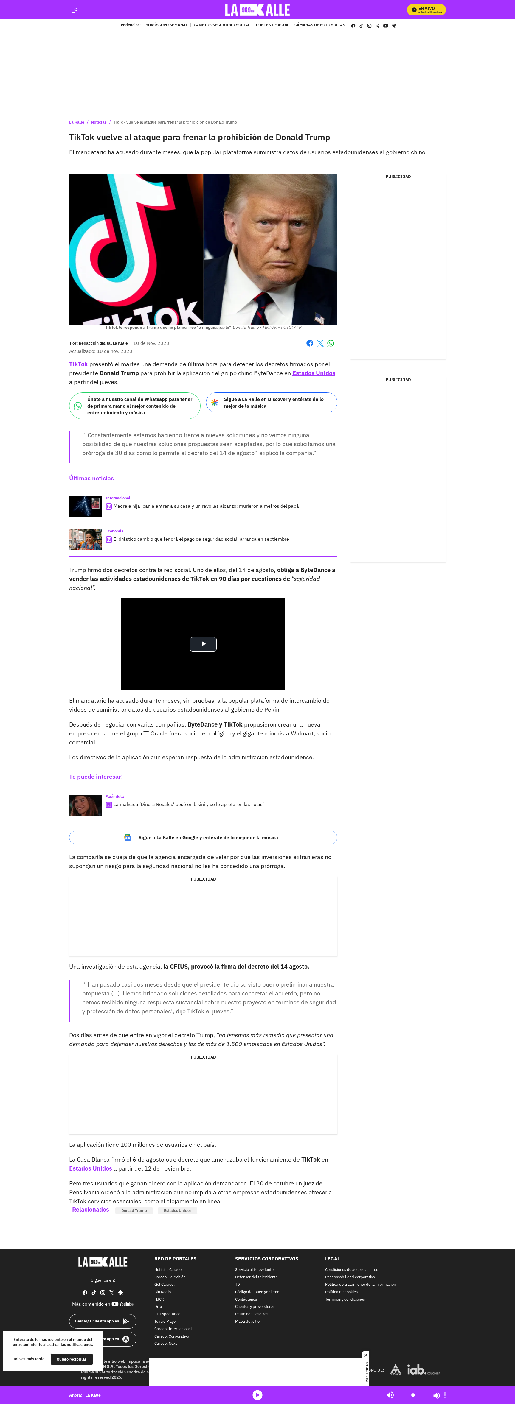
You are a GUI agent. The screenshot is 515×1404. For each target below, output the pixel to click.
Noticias (99, 122)
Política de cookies (341, 1292)
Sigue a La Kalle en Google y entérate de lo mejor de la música (208, 837)
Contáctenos (246, 1300)
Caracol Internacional (173, 1329)
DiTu (158, 1307)
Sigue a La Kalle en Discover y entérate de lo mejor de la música (274, 402)
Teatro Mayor (165, 1322)
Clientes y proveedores (254, 1307)
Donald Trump (134, 1210)
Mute (390, 1395)
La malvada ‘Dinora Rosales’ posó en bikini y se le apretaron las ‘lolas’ (189, 804)
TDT (238, 1285)
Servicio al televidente (254, 1270)
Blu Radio (162, 1292)
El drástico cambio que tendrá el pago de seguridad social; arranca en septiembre (201, 539)
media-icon (257, 1395)
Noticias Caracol (168, 1270)
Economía (114, 531)
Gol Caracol (164, 1285)
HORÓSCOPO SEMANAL (166, 25)
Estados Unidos (313, 373)
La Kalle (76, 122)
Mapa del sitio (247, 1322)
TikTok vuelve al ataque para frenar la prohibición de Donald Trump (175, 122)
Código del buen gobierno (257, 1292)
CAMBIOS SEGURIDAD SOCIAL (222, 25)
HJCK (159, 1300)
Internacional (118, 498)
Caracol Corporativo (171, 1336)
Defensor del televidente (256, 1277)
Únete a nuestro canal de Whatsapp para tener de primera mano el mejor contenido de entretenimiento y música (139, 405)
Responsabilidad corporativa (350, 1277)
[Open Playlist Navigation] (445, 1395)
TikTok (79, 364)
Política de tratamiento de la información (360, 1285)
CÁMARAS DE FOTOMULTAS (319, 25)
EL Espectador (167, 1314)
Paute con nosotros (251, 1314)
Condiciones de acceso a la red (352, 1270)
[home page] (257, 10)
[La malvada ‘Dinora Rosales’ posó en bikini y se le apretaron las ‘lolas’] (85, 805)
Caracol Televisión (169, 1277)
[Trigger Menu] (74, 10)
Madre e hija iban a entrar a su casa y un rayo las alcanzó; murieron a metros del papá (206, 506)
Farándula (115, 796)
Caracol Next (165, 1344)
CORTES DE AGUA (272, 25)
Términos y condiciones (345, 1300)
